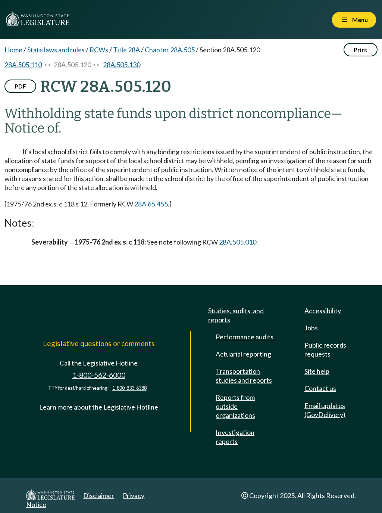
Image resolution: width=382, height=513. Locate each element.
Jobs (311, 328)
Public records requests (325, 349)
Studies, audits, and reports (236, 315)
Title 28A (126, 50)
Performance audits (244, 337)
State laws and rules (56, 50)
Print (360, 49)
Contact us (320, 388)
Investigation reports (235, 436)
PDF (20, 86)
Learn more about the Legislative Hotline (98, 407)
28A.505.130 (121, 64)
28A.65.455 (151, 204)
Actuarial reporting (243, 354)
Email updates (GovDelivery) (324, 410)
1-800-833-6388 (129, 388)
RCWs (99, 50)
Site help (316, 371)
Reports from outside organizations (235, 406)
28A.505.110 (23, 64)
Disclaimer (98, 495)
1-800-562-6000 (98, 375)
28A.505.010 (237, 242)
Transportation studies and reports (244, 375)
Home (13, 50)
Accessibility (322, 311)
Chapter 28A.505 (170, 50)
